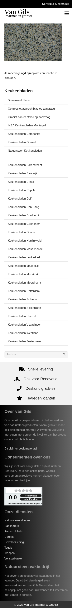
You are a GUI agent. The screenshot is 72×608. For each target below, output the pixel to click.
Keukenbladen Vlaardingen (24, 324)
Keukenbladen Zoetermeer (24, 341)
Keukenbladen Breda (21, 181)
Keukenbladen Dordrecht (23, 215)
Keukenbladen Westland (23, 333)
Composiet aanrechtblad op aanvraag (31, 108)
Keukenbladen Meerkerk (23, 274)
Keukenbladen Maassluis (23, 265)
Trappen (9, 553)
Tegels (8, 547)
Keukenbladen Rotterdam (24, 291)
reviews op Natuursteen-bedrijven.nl (25, 503)
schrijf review (31, 499)
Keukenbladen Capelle (22, 190)
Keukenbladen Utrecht (22, 316)
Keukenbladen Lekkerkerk (24, 257)
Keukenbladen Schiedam (23, 299)
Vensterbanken (13, 558)
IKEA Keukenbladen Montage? (27, 125)
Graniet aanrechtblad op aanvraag (29, 117)
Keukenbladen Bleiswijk (22, 173)
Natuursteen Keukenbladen (25, 150)
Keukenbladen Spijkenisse (24, 307)
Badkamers (11, 525)
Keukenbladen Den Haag (23, 207)
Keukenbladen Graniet (22, 142)
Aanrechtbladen (14, 531)
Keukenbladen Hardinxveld (24, 240)
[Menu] (66, 13)
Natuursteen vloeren (17, 520)
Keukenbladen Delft (20, 198)
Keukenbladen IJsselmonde (25, 249)
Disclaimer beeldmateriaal (20, 448)
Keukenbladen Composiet (24, 133)
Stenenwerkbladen (19, 100)
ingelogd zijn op (25, 73)
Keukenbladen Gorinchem (24, 223)
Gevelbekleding (14, 542)
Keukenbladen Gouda (21, 232)
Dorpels (9, 536)
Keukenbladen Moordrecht (24, 282)
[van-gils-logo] (18, 13)
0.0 (13, 497)
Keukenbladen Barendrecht (25, 165)
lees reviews (31, 496)
